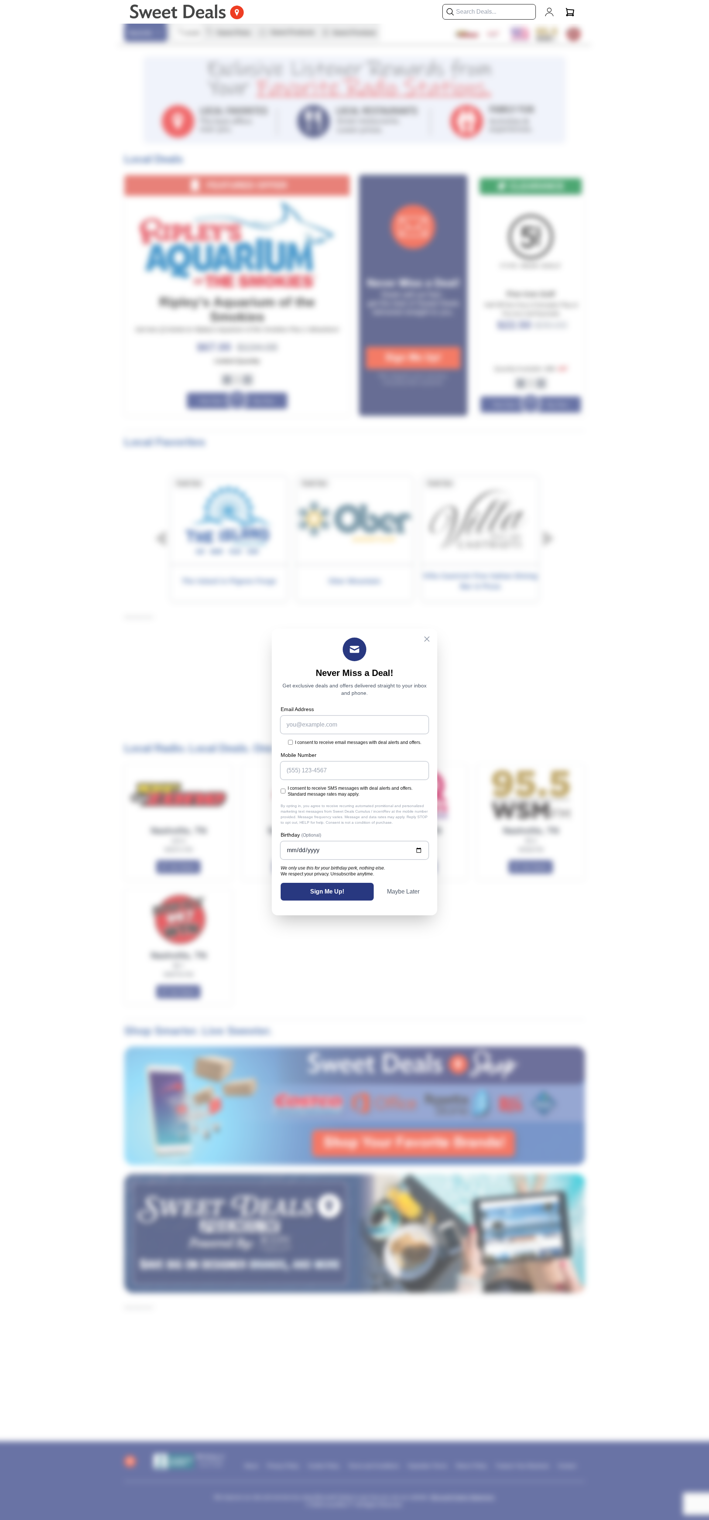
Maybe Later (403, 891)
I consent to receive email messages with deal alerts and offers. (358, 742)
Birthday (301, 835)
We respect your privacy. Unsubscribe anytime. (327, 874)
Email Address (297, 709)
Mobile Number (298, 755)
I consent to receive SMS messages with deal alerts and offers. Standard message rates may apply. (350, 791)
